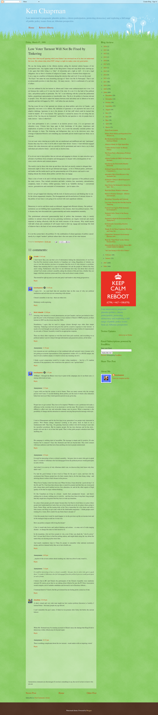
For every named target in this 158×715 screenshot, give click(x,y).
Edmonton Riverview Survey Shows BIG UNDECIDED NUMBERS (118, 246)
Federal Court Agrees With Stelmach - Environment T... (117, 209)
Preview (103, 355)
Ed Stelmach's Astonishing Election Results (116, 225)
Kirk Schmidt (38, 312)
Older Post (91, 692)
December (108, 95)
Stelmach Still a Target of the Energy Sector (117, 214)
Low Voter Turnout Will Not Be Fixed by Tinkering (118, 203)
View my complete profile (121, 378)
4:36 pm (45, 455)
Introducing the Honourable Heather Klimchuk (116, 165)
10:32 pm (46, 640)
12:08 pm (47, 312)
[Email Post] (56, 242)
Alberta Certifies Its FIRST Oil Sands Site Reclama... (118, 159)
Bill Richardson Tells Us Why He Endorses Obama (115, 140)
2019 (105, 57)
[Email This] (60, 242)
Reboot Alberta (46, 27)
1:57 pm (49, 372)
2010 (105, 85)
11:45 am (49, 288)
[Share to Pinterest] (69, 242)
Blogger (88, 710)
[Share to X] (64, 242)
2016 (105, 68)
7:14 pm (45, 568)
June (107, 116)
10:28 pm (44, 600)
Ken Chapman (46, 10)
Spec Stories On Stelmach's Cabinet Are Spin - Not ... (117, 186)
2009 (105, 89)
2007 (105, 263)
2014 (105, 75)
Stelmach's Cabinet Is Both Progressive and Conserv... (117, 180)
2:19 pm (45, 388)
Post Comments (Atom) (42, 698)
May (107, 120)
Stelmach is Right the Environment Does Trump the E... (118, 219)
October (108, 102)
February (108, 255)
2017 (105, 64)
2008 (105, 92)
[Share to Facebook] (67, 242)
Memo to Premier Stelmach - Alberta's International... (117, 195)
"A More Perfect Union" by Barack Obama (116, 149)
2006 (105, 266)
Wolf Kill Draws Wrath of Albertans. (117, 190)
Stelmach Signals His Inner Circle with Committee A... (117, 170)
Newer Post (31, 692)
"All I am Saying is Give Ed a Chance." (117, 250)
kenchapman (38, 288)
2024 (105, 46)
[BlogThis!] (62, 242)
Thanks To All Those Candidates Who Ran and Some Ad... (118, 230)
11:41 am (42, 256)
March (107, 127)
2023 (105, 50)
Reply (36, 281)
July (106, 113)
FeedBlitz (118, 355)
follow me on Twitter (125, 335)
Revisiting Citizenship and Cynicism (116, 199)
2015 (105, 71)
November (109, 99)
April (107, 124)
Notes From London (111, 130)
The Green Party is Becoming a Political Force (118, 154)
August (107, 109)
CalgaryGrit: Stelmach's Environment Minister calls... (117, 235)
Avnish (36, 256)
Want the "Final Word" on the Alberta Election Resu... (117, 241)
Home (31, 27)
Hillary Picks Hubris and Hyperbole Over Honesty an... (118, 134)
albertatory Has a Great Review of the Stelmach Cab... (117, 175)
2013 (105, 78)
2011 (105, 82)
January (108, 258)
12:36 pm (46, 348)
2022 (105, 53)
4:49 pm (45, 555)
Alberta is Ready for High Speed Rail (117, 144)
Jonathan (37, 600)
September (109, 106)
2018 (105, 60)
